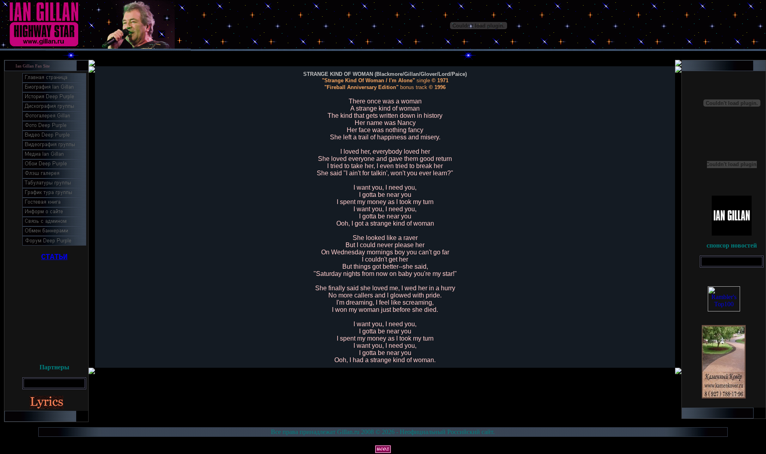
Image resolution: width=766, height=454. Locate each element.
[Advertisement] (54, 309)
